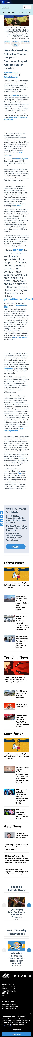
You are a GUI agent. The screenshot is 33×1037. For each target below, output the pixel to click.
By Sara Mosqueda (11, 73)
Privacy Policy (8, 1026)
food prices (8, 369)
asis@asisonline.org (9, 1004)
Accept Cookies (16, 1034)
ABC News (17, 206)
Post (19, 473)
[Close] (31, 1014)
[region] (16, 1024)
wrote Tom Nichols (19, 337)
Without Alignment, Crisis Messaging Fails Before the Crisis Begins (16, 528)
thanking (15, 95)
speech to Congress (20, 159)
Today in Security (11, 77)
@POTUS (18, 250)
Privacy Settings (16, 1029)
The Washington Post (13, 429)
